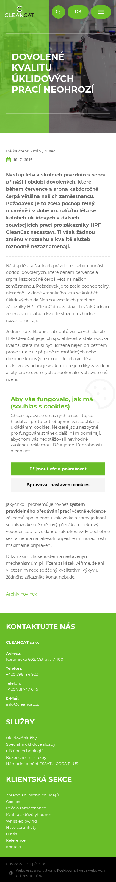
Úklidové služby (21, 737)
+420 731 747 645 (22, 689)
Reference (16, 840)
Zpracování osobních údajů (32, 795)
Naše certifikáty (21, 827)
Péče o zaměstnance (26, 807)
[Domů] (19, 12)
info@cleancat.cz (22, 704)
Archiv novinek (21, 594)
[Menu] (101, 12)
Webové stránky (29, 870)
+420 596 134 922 (22, 674)
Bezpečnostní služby (26, 757)
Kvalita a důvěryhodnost (29, 814)
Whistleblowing (21, 821)
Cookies (13, 801)
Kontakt (13, 846)
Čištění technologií (24, 750)
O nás (11, 833)
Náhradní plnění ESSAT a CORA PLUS (42, 763)
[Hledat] (58, 12)
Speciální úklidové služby (30, 744)
